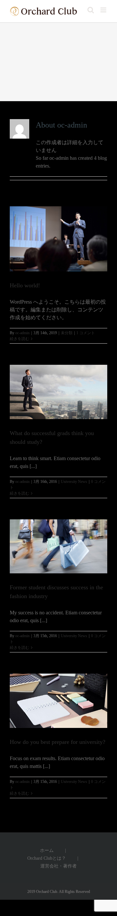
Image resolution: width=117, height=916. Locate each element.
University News (74, 481)
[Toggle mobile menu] (103, 10)
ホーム (47, 850)
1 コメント (85, 333)
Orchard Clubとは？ (46, 858)
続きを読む (19, 338)
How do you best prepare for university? (57, 742)
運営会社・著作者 (58, 866)
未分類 (66, 333)
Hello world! (25, 285)
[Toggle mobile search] (90, 10)
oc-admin (22, 333)
